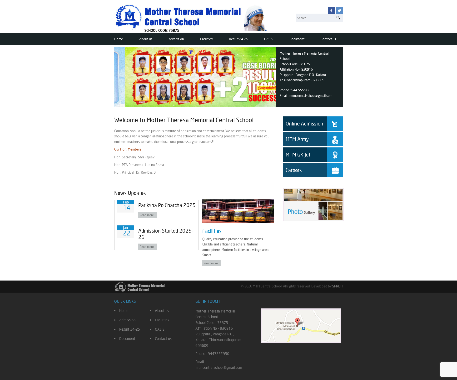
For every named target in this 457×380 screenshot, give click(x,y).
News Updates (130, 193)
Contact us (328, 39)
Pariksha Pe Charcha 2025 (167, 205)
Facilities (206, 39)
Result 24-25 (238, 39)
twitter (339, 10)
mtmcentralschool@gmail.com (310, 96)
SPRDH (337, 286)
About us (146, 39)
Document (296, 39)
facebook (331, 10)
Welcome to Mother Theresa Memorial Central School (183, 120)
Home (118, 39)
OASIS (268, 39)
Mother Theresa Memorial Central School (192, 17)
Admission (176, 39)
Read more (146, 215)
